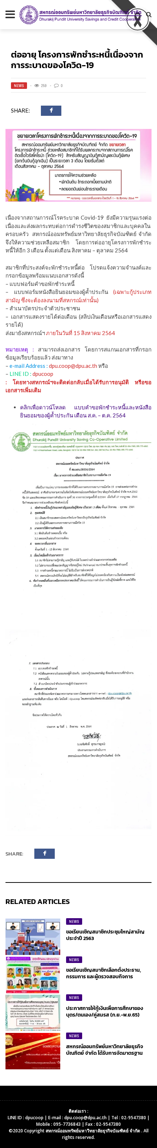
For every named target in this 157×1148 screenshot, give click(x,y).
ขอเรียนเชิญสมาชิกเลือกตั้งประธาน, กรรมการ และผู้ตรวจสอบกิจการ (103, 973)
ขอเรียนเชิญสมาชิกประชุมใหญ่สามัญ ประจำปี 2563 (105, 935)
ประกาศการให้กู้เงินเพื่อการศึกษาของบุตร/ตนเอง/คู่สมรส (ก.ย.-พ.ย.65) (104, 1011)
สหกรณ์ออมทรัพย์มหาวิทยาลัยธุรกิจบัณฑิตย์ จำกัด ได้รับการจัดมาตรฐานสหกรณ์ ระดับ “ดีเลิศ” (104, 1053)
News (19, 85)
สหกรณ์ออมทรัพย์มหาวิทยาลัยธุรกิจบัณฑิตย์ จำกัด (93, 1131)
